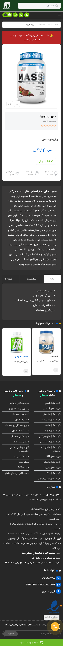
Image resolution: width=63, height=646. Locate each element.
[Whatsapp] (15, 14)
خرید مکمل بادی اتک (51, 420)
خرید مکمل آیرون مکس (50, 442)
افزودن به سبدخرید (29, 642)
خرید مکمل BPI (54, 456)
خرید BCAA (23, 467)
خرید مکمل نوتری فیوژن (49, 478)
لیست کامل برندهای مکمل (17, 473)
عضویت (10, 633)
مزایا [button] (52, 279)
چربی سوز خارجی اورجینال (17, 425)
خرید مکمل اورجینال (20, 436)
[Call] (55, 626)
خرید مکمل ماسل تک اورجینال (51, 449)
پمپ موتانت (20, 361)
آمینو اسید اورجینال (20, 414)
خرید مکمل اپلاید (53, 431)
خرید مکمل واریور (53, 467)
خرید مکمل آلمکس (52, 408)
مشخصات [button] (31, 279)
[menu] (59, 14)
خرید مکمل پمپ (21, 456)
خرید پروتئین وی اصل (19, 403)
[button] (26, 14)
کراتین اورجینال (22, 420)
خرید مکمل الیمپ (52, 403)
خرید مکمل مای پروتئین (50, 436)
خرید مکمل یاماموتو (52, 414)
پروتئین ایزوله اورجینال (18, 408)
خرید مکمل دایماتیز (52, 462)
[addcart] (53, 371)
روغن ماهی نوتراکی (47, 361)
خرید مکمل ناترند (53, 425)
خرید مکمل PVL (53, 473)
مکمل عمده (24, 462)
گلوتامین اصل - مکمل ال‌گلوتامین (19, 449)
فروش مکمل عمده (21, 442)
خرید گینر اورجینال (20, 431)
